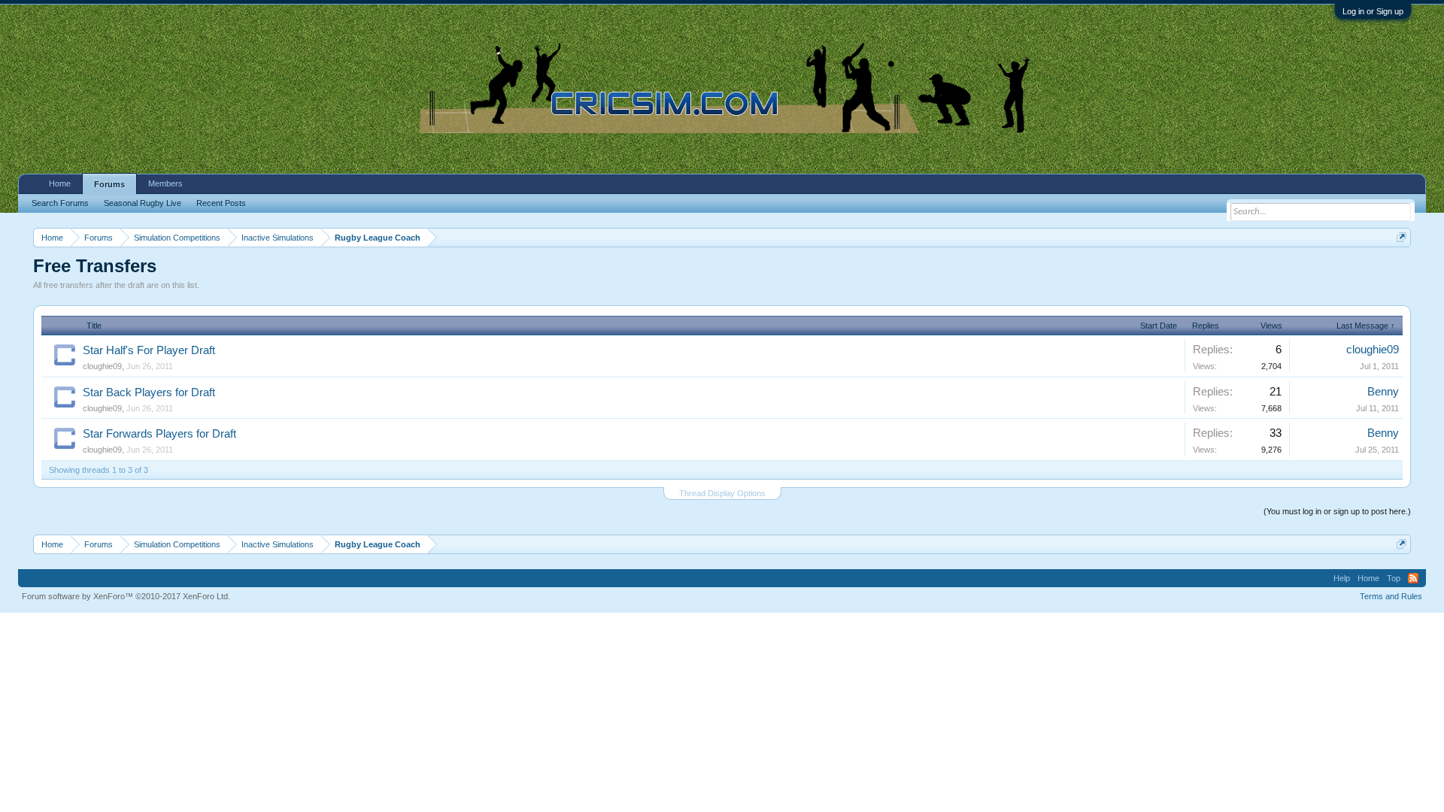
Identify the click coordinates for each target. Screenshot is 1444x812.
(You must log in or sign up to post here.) (1337, 511)
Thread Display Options (722, 493)
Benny (1383, 392)
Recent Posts (221, 203)
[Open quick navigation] (1401, 237)
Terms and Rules (1391, 596)
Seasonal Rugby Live (142, 203)
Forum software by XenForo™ (126, 596)
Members (165, 183)
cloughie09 (102, 366)
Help (1341, 578)
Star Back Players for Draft (149, 392)
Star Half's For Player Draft (149, 350)
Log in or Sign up (1372, 11)
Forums (109, 184)
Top (1393, 578)
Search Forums (60, 203)
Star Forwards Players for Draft (159, 434)
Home (60, 183)
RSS (1413, 578)
